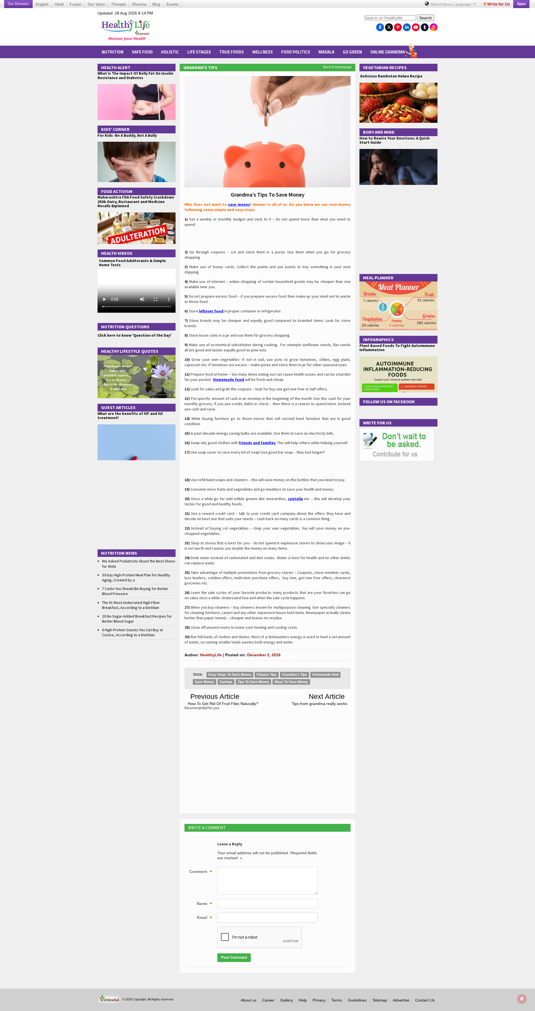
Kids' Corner (115, 129)
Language (451, 4)
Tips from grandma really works (319, 703)
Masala (326, 52)
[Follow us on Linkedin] (407, 26)
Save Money (204, 682)
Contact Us (425, 1000)
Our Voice (96, 4)
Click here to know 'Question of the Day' (134, 335)
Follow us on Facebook (389, 401)
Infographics (378, 339)
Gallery (286, 1000)
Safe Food (142, 52)
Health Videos (116, 253)
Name (204, 904)
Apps (521, 4)
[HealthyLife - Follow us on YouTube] (416, 26)
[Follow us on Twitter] (389, 26)
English (42, 4)
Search (425, 18)
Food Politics (295, 52)
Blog (156, 4)
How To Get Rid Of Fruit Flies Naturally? (223, 703)
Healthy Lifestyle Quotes (129, 351)
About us (248, 1000)
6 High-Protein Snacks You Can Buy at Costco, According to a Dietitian (132, 632)
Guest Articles (118, 407)
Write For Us (377, 422)
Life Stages (199, 52)
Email (204, 918)
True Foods (231, 52)
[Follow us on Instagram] (433, 26)
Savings (226, 682)
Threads (118, 4)
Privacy (319, 1000)
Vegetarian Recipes (385, 67)
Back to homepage (337, 67)
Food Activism (116, 191)
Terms (336, 1000)
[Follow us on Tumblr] (425, 26)
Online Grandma (387, 52)
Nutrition (112, 52)
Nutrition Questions (125, 326)
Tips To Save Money (253, 682)
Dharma (139, 4)
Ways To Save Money (291, 682)
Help (303, 1000)
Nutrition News (119, 553)
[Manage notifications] (521, 998)
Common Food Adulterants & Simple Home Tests (132, 262)
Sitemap (380, 1000)
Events (172, 4)
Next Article (327, 696)
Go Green (352, 52)
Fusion (76, 4)
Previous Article (214, 696)
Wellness (262, 52)
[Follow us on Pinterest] (398, 26)
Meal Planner (378, 277)
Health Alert (115, 67)
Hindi (59, 4)
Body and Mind (379, 132)
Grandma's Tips (200, 67)
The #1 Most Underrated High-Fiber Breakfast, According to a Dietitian (131, 605)
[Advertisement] (259, 28)
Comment (200, 872)
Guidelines (357, 1000)
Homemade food (325, 675)
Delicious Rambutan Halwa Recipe (390, 76)
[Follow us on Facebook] (380, 26)
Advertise (401, 1000)
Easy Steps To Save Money (229, 675)
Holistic (170, 52)
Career (268, 1000)
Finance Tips (267, 675)
